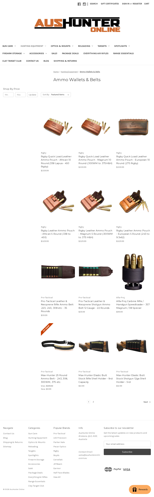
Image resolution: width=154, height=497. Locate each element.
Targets (102, 46)
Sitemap (7, 446)
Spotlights (120, 46)
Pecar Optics (59, 446)
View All (56, 477)
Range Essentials (123, 53)
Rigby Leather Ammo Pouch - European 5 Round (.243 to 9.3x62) (133, 234)
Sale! (54, 53)
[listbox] (61, 94)
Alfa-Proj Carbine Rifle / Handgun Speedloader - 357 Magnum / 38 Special (133, 304)
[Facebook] (79, 4)
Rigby (56, 451)
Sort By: (46, 94)
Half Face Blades (61, 472)
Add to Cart (58, 129)
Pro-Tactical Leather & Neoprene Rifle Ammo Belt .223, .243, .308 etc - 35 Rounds (57, 306)
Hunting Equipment (32, 46)
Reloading (84, 46)
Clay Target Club (11, 60)
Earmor (57, 468)
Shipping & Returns (65, 60)
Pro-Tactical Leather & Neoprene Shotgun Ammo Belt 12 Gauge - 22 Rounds (94, 304)
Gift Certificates (110, 3)
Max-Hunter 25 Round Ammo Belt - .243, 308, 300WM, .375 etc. (54, 378)
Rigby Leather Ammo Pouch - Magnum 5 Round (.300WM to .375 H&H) (96, 234)
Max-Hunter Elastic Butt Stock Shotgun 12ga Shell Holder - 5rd (131, 378)
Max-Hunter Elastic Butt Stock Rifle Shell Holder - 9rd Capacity (95, 378)
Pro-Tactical (59, 433)
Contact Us (32, 60)
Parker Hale (59, 442)
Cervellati (58, 459)
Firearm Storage (12, 53)
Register (137, 3)
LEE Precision (59, 438)
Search (94, 3)
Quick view (57, 124)
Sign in (125, 3)
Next (145, 402)
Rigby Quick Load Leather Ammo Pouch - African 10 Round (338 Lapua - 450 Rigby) (56, 161)
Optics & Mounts (60, 46)
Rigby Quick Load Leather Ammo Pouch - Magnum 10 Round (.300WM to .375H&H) (95, 160)
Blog (46, 60)
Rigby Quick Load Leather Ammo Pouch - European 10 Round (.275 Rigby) (133, 160)
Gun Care (7, 46)
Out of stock (96, 348)
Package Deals (70, 53)
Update (32, 94)
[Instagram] (84, 4)
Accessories (36, 53)
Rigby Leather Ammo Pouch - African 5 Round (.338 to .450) (58, 234)
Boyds (56, 455)
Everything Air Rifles (95, 53)
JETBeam (57, 464)
